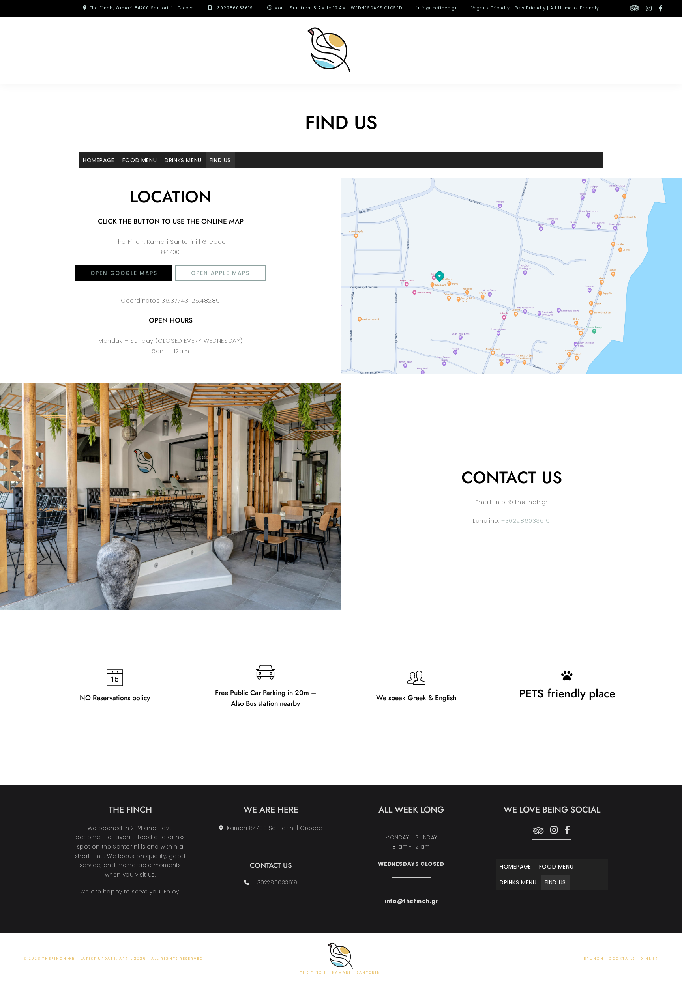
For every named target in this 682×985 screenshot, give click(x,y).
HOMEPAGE (98, 160)
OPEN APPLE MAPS (220, 273)
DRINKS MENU (183, 160)
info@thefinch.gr (436, 8)
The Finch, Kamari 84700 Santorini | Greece (142, 8)
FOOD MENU (139, 160)
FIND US (220, 160)
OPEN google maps (123, 273)
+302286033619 (233, 8)
